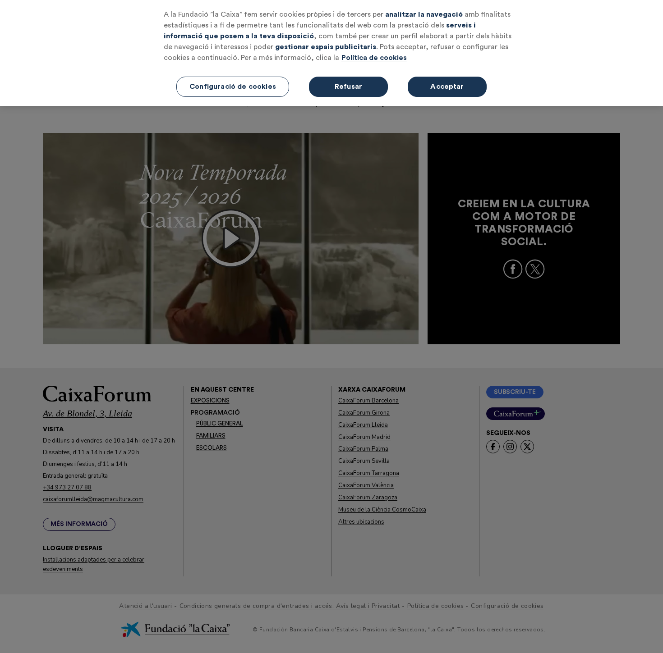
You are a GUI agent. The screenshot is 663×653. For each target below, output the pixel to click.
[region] (331, 53)
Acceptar (447, 86)
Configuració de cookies (232, 86)
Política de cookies (374, 57)
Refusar (348, 86)
